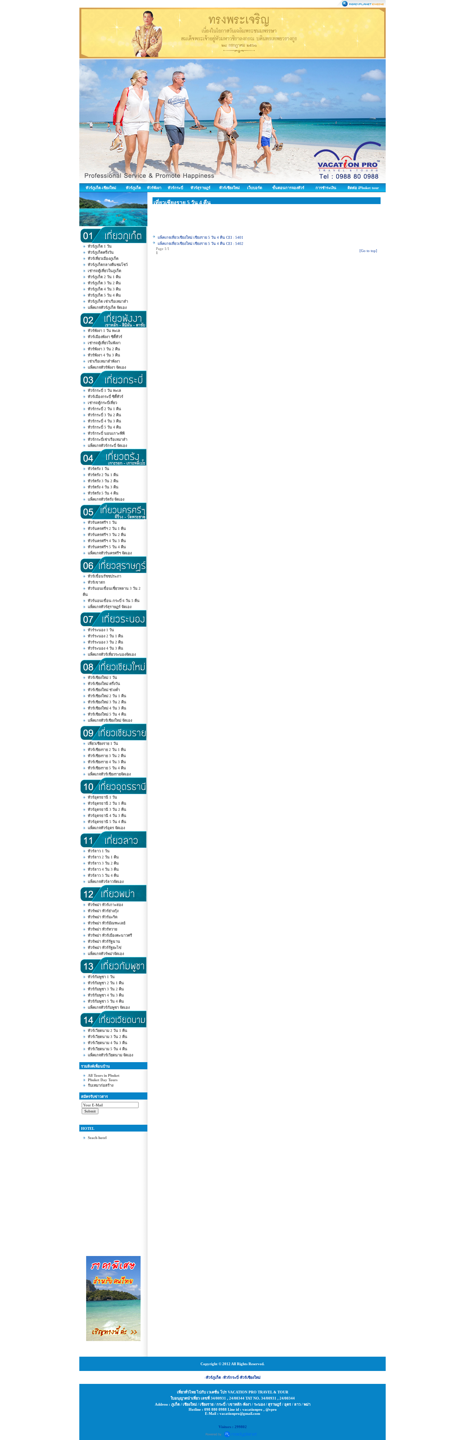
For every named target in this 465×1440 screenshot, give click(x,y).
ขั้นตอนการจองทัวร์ (288, 188)
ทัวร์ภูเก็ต (133, 188)
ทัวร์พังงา (154, 188)
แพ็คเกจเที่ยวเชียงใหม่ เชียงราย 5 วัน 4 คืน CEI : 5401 (200, 237)
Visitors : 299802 (233, 1427)
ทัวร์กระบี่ (175, 188)
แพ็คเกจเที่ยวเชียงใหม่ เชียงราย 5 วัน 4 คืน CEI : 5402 (200, 243)
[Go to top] (368, 251)
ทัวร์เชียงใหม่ (229, 188)
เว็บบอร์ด (254, 188)
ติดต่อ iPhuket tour (363, 188)
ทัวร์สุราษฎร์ (200, 188)
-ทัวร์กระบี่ (230, 1377)
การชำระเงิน (326, 188)
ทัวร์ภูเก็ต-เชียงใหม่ (101, 188)
